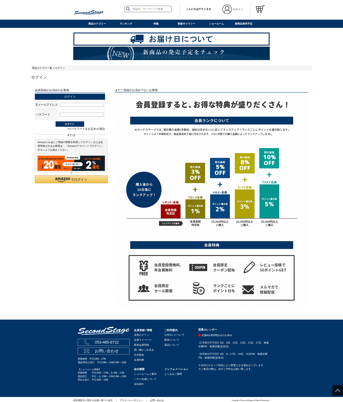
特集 (156, 23)
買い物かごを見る (144, 349)
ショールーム (216, 23)
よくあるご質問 (173, 374)
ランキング (126, 23)
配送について (171, 339)
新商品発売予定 (243, 23)
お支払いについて (174, 334)
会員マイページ (142, 339)
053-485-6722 (107, 342)
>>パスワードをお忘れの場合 (86, 128)
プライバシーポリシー (131, 400)
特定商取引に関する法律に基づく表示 (93, 400)
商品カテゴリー (97, 23)
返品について (171, 344)
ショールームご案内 (145, 374)
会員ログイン (141, 334)
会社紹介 (139, 384)
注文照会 (139, 354)
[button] (71, 179)
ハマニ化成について (145, 379)
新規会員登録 (141, 344)
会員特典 (139, 359)
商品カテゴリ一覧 (42, 68)
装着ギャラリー (186, 23)
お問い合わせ (107, 351)
